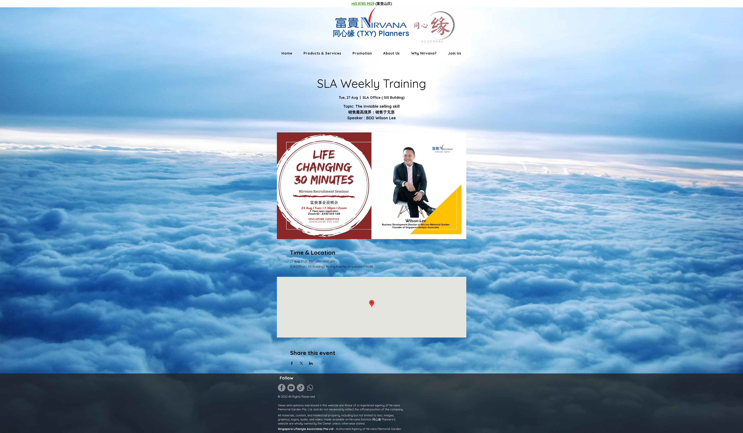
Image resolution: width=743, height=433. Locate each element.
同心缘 (344, 33)
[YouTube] (291, 387)
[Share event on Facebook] (292, 363)
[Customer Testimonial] (133, 381)
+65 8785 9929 (362, 3)
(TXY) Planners (382, 33)
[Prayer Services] (133, 386)
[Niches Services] (133, 397)
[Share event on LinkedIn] (311, 363)
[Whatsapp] (310, 387)
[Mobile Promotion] (133, 391)
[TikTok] (300, 387)
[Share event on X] (301, 363)
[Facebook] (281, 387)
